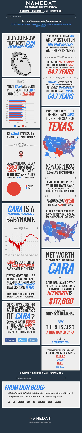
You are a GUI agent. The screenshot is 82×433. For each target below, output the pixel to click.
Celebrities (21, 401)
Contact (46, 422)
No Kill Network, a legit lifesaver (52, 396)
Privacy (41, 422)
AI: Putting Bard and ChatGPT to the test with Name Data (25, 393)
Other (50, 401)
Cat (14, 401)
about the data (41, 26)
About (49, 422)
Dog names (25, 11)
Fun (34, 401)
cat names (37, 11)
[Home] (40, 419)
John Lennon (41, 401)
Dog (28, 401)
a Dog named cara (60, 332)
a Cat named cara (61, 342)
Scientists (58, 401)
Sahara (60, 359)
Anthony (60, 356)
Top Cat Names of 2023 (33, 396)
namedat (35, 422)
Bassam (60, 367)
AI (9, 401)
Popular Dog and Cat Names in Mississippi (58, 393)
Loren (60, 363)
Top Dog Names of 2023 (15, 396)
